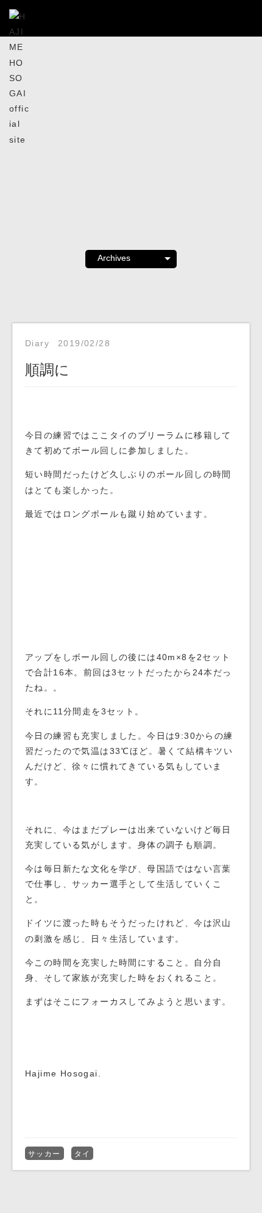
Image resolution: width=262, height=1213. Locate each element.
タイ (82, 1154)
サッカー (44, 1154)
